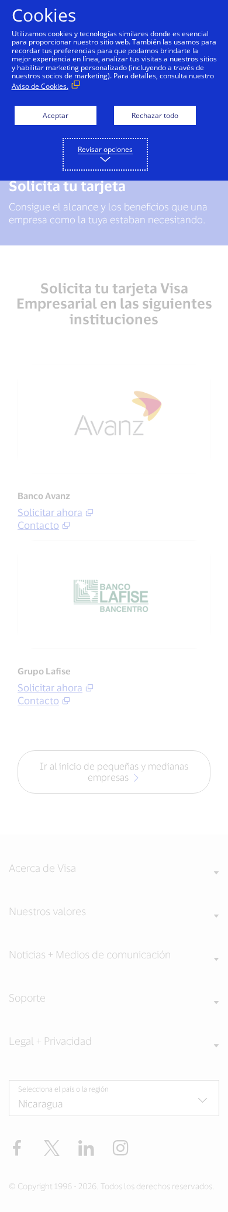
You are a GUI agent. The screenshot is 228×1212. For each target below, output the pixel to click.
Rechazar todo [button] (155, 115)
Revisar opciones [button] (105, 149)
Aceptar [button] (55, 115)
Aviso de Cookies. (40, 86)
